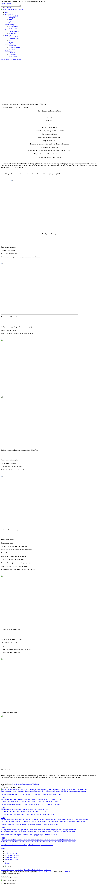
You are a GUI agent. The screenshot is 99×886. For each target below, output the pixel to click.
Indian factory (13, 28)
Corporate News (14, 32)
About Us (8, 35)
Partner (11, 42)
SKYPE (7, 861)
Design (11, 19)
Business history (13, 38)
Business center (9, 14)
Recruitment (12, 54)
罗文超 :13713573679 (12, 855)
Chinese (8, 7)
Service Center (9, 44)
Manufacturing (9, 25)
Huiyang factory (13, 26)
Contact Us (8, 51)
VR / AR (11, 21)
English (3, 7)
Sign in (3, 3)
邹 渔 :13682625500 (11, 853)
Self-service (12, 45)
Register (8, 3)
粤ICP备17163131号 (45, 872)
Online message (13, 56)
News (6, 30)
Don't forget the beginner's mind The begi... (25, 784)
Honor (10, 40)
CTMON (67, 872)
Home (6, 12)
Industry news (13, 33)
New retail (12, 23)
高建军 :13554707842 (12, 859)
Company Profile (14, 37)
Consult (7, 863)
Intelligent (12, 18)
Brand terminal (13, 16)
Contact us (12, 52)
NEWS (8, 59)
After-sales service (14, 47)
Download (12, 49)
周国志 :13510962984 (12, 857)
